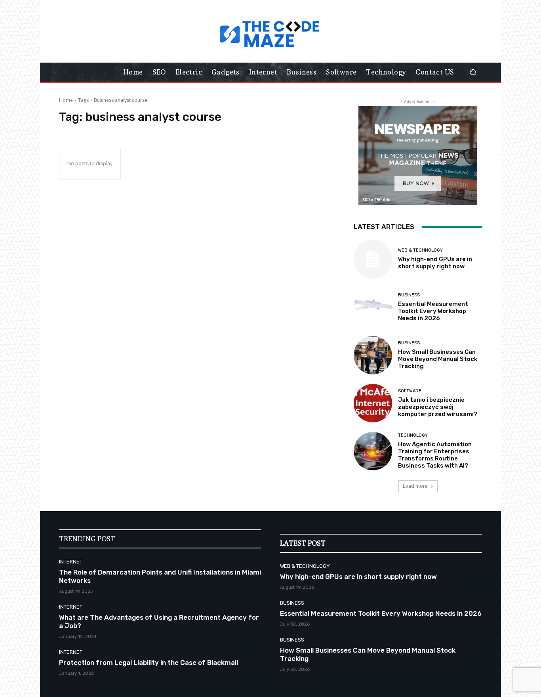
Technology (413, 435)
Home (66, 100)
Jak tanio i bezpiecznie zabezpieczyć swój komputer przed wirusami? (437, 407)
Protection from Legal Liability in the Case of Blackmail (148, 662)
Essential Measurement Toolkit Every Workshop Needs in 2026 (433, 311)
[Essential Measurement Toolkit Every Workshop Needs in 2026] (373, 307)
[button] (472, 72)
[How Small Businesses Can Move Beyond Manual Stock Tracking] (373, 355)
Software (409, 391)
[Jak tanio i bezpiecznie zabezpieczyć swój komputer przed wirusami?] (373, 403)
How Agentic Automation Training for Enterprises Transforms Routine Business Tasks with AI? (435, 455)
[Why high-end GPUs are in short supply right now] (373, 259)
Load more (415, 486)
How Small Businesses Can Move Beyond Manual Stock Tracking (437, 359)
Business (409, 295)
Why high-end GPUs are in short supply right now (435, 263)
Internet (70, 561)
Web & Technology (420, 250)
